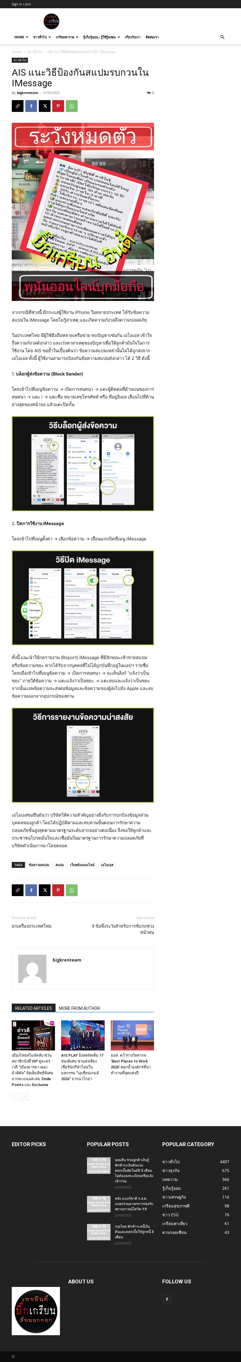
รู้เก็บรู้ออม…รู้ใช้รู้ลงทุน (99, 37)
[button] (222, 37)
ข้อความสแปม (39, 865)
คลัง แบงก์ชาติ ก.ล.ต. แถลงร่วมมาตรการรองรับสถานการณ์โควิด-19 (134, 1203)
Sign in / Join (21, 4)
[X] (45, 106)
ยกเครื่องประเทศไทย (31, 926)
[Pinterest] (58, 106)
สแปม (60, 865)
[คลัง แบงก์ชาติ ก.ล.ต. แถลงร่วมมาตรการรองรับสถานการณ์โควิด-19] (99, 1204)
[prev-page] (15, 1096)
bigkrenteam (27, 92)
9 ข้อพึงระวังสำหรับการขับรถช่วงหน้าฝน (123, 929)
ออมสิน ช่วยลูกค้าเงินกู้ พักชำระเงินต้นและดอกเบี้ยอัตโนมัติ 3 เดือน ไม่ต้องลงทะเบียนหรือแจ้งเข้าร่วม (134, 1170)
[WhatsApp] (72, 106)
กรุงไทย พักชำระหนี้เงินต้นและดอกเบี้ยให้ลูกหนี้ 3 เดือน (134, 1231)
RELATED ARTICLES (33, 1008)
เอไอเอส (107, 865)
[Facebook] (31, 106)
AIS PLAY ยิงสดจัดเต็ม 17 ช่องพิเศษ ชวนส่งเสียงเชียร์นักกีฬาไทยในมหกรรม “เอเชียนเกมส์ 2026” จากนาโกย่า (82, 1067)
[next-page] (25, 1096)
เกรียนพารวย (65, 37)
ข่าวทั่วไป (40, 37)
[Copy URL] (18, 106)
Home (19, 37)
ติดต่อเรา (152, 37)
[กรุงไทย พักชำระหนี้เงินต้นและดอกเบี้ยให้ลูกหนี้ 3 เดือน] (99, 1232)
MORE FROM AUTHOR (79, 1008)
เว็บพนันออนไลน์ (82, 865)
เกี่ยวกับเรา (132, 37)
